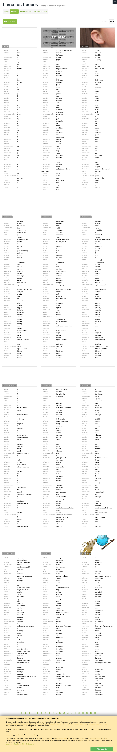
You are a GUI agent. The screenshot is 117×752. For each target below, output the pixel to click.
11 (60, 713)
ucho (90, 162)
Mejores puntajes (40, 11)
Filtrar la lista (9, 22)
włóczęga (14, 669)
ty (11, 162)
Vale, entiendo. (102, 749)
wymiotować (93, 669)
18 (87, 713)
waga (90, 501)
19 (91, 713)
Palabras (14, 11)
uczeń (12, 333)
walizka (52, 669)
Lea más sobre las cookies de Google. (20, 744)
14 (71, 713)
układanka (14, 501)
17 (83, 713)
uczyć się (92, 333)
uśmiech (52, 501)
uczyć (51, 333)
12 (64, 713)
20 (95, 713)
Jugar (6, 11)
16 (79, 713)
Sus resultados (26, 11)
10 (56, 713)
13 (68, 713)
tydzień (52, 162)
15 (75, 713)
